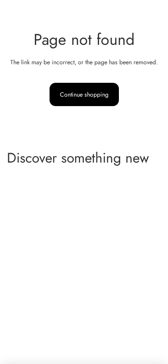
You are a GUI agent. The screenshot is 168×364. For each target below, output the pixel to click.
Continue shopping (84, 94)
